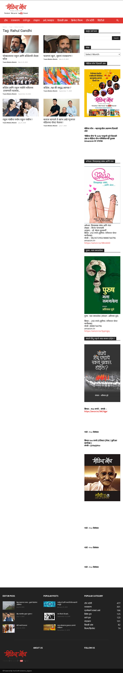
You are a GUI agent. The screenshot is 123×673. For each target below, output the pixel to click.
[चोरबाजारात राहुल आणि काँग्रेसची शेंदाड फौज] (21, 44)
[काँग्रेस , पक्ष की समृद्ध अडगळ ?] (61, 76)
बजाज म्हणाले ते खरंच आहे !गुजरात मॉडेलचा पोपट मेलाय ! (59, 121)
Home (5, 27)
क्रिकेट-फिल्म (77, 20)
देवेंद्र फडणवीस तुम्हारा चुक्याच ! (24, 614)
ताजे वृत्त (26, 20)
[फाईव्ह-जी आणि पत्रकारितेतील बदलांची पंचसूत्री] (49, 604)
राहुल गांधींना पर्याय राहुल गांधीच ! (17, 119)
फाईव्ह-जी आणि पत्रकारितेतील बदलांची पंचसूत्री (67, 603)
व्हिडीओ (101, 20)
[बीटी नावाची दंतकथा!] (9, 628)
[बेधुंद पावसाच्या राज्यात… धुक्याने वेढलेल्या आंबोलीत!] (9, 605)
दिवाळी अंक (62, 20)
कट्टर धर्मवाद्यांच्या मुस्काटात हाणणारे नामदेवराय (66, 626)
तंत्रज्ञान (36, 20)
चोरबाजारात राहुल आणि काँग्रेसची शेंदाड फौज (20, 57)
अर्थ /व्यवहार (48, 20)
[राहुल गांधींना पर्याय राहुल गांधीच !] (21, 107)
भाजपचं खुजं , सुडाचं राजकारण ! (57, 56)
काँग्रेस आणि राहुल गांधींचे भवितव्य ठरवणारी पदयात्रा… (18, 89)
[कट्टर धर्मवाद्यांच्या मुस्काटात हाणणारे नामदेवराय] (49, 627)
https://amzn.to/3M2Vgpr (96, 411)
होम (6, 20)
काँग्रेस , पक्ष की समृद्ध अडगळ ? (57, 88)
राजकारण (15, 20)
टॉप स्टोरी (90, 20)
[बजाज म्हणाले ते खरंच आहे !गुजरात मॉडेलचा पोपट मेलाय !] (61, 107)
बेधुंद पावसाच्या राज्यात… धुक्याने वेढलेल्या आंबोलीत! (27, 603)
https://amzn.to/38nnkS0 (97, 242)
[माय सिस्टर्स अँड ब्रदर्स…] (49, 616)
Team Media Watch (10, 62)
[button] (117, 20)
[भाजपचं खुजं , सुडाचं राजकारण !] (61, 44)
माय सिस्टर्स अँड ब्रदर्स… (63, 614)
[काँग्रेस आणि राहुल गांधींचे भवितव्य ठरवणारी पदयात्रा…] (21, 76)
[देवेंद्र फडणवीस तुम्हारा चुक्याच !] (9, 617)
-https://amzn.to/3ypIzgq (97, 329)
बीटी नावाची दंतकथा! (22, 625)
